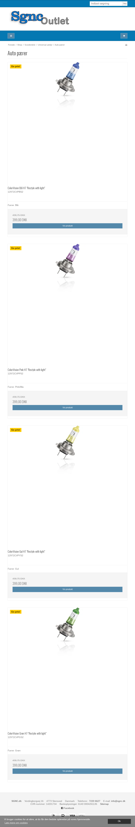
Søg (124, 3)
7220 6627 (94, 801)
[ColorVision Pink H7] (67, 303)
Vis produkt (68, 226)
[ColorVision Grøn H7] (67, 667)
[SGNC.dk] (67, 19)
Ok (119, 821)
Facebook (68, 808)
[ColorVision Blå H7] (67, 122)
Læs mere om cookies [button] (16, 822)
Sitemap (104, 804)
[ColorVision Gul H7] (67, 485)
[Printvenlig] (126, 45)
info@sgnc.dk (118, 801)
